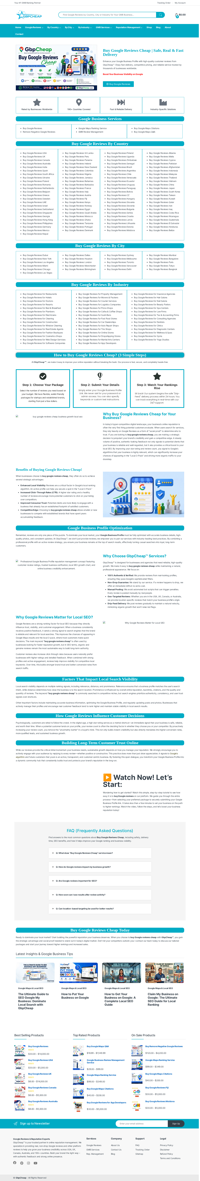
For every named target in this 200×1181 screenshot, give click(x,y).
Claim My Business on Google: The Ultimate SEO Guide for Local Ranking (163, 999)
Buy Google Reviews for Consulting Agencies (155, 318)
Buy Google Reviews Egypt (77, 209)
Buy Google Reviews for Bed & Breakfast (42, 308)
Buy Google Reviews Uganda (120, 156)
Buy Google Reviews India (35, 167)
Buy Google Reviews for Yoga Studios (151, 339)
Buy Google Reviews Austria (78, 195)
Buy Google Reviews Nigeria (78, 174)
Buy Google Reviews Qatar (161, 202)
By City (68, 27)
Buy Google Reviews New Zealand (81, 167)
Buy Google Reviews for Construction (40, 322)
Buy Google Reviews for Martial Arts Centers (99, 339)
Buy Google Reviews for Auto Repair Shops (98, 325)
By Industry (83, 27)
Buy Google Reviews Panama (78, 160)
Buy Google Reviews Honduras (163, 227)
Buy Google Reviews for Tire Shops (94, 329)
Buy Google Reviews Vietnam (162, 181)
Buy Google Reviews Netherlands (38, 188)
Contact (19, 34)
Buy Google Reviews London (78, 262)
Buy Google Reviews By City (100, 245)
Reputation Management (128, 27)
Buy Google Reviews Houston (78, 258)
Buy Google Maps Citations (146, 128)
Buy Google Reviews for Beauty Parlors (152, 304)
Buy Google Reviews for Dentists (149, 322)
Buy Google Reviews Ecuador (120, 181)
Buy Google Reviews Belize (162, 230)
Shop (149, 27)
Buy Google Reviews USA (35, 153)
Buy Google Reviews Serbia (120, 212)
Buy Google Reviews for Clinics (148, 325)
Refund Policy (166, 1154)
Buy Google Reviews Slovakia (121, 202)
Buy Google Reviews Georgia (36, 216)
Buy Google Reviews (32, 128)
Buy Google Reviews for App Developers (97, 343)
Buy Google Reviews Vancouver (122, 265)
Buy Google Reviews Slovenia (121, 205)
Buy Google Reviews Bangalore (163, 258)
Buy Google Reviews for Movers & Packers (98, 297)
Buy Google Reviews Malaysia (163, 174)
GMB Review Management (90, 132)
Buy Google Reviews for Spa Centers (151, 308)
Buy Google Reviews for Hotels (37, 297)
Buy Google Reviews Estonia (120, 227)
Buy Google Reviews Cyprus (162, 160)
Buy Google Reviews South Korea (164, 191)
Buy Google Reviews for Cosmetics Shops (42, 336)
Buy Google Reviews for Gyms (148, 336)
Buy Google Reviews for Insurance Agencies (154, 294)
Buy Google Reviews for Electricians (39, 315)
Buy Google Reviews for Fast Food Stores (97, 318)
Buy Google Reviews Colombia (79, 170)
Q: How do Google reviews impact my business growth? (83, 867)
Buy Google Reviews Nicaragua (164, 216)
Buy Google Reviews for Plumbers (38, 311)
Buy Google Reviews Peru (77, 156)
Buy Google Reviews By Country (100, 143)
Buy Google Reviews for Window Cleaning (42, 325)
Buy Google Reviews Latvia (120, 219)
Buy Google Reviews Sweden (36, 198)
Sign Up (176, 1123)
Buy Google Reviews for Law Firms (150, 311)
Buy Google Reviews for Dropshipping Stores (99, 336)
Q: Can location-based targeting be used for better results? (85, 908)
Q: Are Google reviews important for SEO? (76, 881)
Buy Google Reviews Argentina (121, 170)
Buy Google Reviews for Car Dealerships (97, 322)
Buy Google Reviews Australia (37, 163)
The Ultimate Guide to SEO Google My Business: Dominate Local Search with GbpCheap (33, 1001)
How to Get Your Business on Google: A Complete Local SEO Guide (120, 999)
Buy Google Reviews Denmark (79, 230)
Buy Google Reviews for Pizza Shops (95, 308)
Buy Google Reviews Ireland (78, 163)
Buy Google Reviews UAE (34, 202)
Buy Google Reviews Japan (162, 188)
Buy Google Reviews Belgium (36, 191)
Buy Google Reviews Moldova (121, 230)
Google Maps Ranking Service (92, 128)
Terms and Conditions (170, 1158)
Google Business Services (100, 118)
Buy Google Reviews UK (34, 156)
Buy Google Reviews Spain (35, 170)
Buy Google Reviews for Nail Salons (150, 301)
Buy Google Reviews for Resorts (38, 304)
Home (18, 27)
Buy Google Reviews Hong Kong (38, 219)
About (168, 27)
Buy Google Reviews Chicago (36, 269)
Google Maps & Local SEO (30, 988)
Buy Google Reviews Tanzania (79, 223)
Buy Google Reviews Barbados (79, 184)
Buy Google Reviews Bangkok (163, 269)
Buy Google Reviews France (78, 188)
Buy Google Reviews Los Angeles (38, 262)
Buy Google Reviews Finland (120, 153)
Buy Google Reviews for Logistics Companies (99, 304)
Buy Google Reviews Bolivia (120, 191)
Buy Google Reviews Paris (161, 262)
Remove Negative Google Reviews (39, 132)
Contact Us (116, 1149)
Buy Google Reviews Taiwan (162, 195)
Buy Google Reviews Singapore (37, 212)
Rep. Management (95, 1154)
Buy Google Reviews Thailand (163, 177)
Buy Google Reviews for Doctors (38, 301)
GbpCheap (21, 1177)
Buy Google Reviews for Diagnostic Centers (154, 329)
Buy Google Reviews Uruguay (121, 184)
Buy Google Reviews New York (37, 258)
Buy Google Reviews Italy (77, 191)
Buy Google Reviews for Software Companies (44, 343)
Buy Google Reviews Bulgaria (120, 209)
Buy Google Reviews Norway (78, 205)
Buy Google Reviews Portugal (79, 227)
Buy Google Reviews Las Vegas (37, 272)
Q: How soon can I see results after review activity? (80, 894)
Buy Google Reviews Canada (36, 160)
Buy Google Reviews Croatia (120, 216)
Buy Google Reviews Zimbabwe (122, 160)
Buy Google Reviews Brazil (119, 167)
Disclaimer (165, 1149)
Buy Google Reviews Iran (160, 205)
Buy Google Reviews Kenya (77, 202)
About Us (115, 1145)
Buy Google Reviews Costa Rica (164, 212)
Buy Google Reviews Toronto (120, 262)
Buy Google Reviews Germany (37, 227)
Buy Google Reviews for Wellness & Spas (153, 332)
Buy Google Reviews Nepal (35, 234)
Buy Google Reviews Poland (36, 181)
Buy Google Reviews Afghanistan (164, 167)
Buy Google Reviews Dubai (35, 255)
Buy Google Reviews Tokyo (162, 265)
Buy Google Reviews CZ (118, 195)
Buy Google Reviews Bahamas (79, 181)
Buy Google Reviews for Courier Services (97, 301)
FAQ (137, 1145)
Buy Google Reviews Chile (119, 174)
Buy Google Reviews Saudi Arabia (81, 212)
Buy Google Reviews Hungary (121, 198)
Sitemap (139, 1154)
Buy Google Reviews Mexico (36, 230)
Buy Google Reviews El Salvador (164, 223)
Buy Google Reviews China (161, 184)
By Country (53, 27)
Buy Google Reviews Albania (162, 153)
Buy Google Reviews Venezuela (121, 177)
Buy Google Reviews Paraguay (121, 188)
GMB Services (103, 27)
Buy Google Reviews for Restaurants (40, 294)
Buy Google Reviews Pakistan (163, 163)
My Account (180, 3)
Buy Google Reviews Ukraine (36, 177)
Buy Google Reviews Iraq (161, 209)
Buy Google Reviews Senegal (120, 163)
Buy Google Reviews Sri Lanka (79, 153)
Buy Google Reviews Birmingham (80, 269)
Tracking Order (163, 3)
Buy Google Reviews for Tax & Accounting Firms (156, 315)
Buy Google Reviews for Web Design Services (44, 339)
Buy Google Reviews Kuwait (162, 198)
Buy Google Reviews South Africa (38, 174)
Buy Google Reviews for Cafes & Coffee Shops (100, 311)
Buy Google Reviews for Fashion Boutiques (43, 332)
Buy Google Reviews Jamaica (79, 177)
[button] (100, 853)
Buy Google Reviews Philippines (38, 223)
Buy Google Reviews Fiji (76, 198)
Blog (158, 27)
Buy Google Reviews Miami (35, 265)
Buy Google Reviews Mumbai (162, 255)
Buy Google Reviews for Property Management (100, 294)
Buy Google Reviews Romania (37, 184)
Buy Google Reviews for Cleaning (38, 318)
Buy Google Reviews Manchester (80, 265)
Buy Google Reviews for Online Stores (96, 332)
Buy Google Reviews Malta (161, 156)
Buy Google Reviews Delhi (119, 269)
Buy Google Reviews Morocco (79, 216)
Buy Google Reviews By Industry (100, 284)
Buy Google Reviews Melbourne (122, 258)
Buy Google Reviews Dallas (77, 255)
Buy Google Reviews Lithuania (121, 223)
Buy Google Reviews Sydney (120, 255)
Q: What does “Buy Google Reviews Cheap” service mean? (84, 853)
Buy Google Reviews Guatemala (164, 219)
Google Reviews (33, 27)
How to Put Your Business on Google (75, 995)
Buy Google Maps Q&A (144, 132)
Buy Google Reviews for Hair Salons (150, 297)
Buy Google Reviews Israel (35, 205)
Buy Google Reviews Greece (36, 195)
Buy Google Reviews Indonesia (163, 170)
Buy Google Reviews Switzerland (38, 209)
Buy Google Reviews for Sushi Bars (94, 315)
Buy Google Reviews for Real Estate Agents (43, 329)
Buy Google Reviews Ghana (78, 219)
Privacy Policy (166, 1145)
